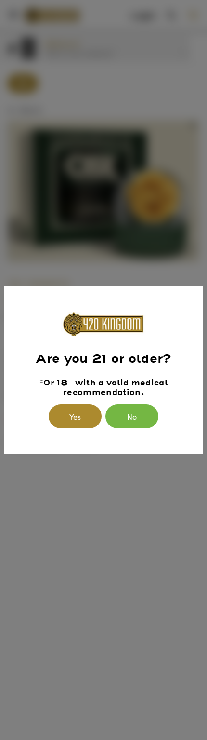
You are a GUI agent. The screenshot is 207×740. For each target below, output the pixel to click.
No (132, 416)
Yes (75, 416)
